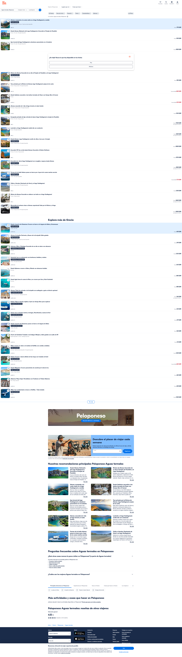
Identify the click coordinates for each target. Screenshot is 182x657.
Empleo (114, 634)
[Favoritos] (160, 2)
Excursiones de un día (54, 562)
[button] (91, 23)
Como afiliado (125, 640)
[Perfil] (177, 2)
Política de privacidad (92, 637)
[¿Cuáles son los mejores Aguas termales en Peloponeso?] (132, 574)
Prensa (114, 639)
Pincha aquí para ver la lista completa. (91, 602)
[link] (91, 23)
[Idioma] (172, 2)
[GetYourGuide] (4, 3)
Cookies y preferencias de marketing (95, 639)
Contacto (89, 632)
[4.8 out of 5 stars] (52, 618)
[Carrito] (166, 2)
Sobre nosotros (116, 632)
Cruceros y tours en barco (55, 561)
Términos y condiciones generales (94, 641)
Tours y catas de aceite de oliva (56, 566)
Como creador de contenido (125, 637)
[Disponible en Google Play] (79, 633)
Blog (114, 637)
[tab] (59, 586)
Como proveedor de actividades (126, 633)
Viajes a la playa (53, 564)
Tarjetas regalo (116, 641)
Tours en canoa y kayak (55, 567)
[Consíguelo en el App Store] (79, 639)
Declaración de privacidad (68, 458)
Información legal (91, 634)
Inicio (49, 625)
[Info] (67, 16)
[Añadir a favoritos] (8, 21)
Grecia (54, 625)
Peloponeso (60, 625)
